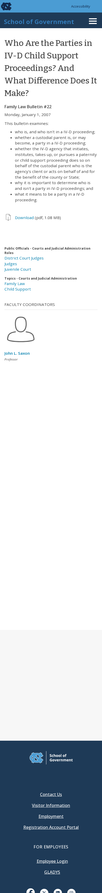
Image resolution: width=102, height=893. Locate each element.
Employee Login (52, 861)
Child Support (17, 289)
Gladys (52, 872)
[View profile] (20, 343)
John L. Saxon (17, 353)
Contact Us (51, 794)
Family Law (14, 283)
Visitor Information (51, 805)
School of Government (39, 21)
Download (24, 217)
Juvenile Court (17, 269)
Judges (10, 263)
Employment (51, 816)
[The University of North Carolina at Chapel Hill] (3, 6)
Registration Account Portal (51, 827)
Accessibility (80, 6)
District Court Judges (24, 258)
